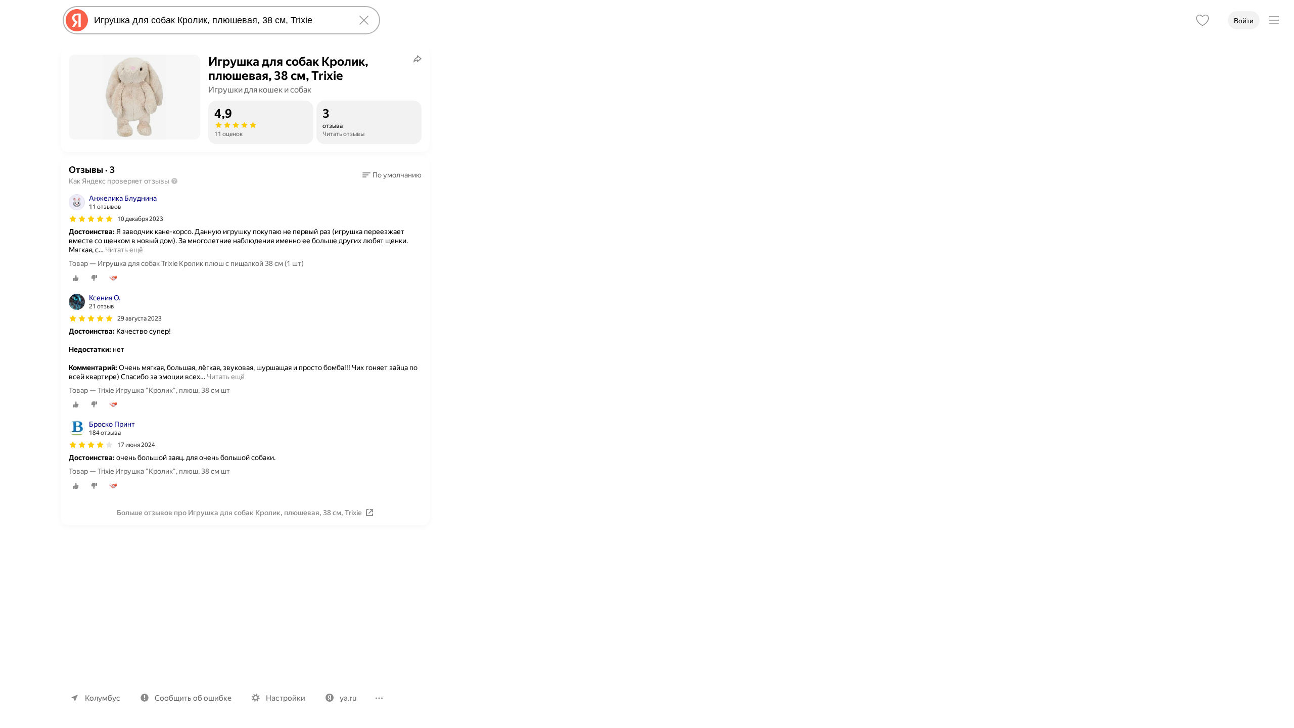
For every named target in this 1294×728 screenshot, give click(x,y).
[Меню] (1274, 20)
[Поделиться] (417, 59)
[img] (91, 219)
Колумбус (102, 698)
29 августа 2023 (139, 318)
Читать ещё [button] (124, 250)
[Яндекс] (77, 20)
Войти (1244, 21)
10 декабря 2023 (140, 218)
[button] (392, 174)
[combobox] (219, 20)
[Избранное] (1202, 20)
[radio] (76, 278)
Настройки (285, 698)
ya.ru (348, 698)
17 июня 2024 (136, 444)
